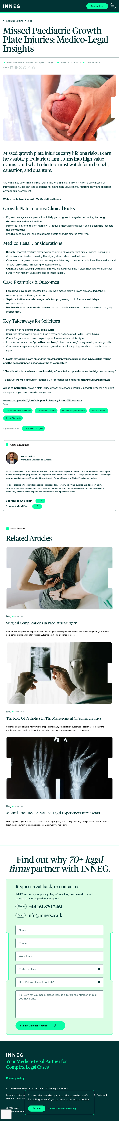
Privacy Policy (15, 1078)
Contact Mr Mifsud (17, 506)
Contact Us (97, 6)
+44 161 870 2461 (46, 906)
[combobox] (59, 982)
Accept (37, 1108)
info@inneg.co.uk (44, 915)
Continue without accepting (62, 1108)
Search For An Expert (19, 500)
